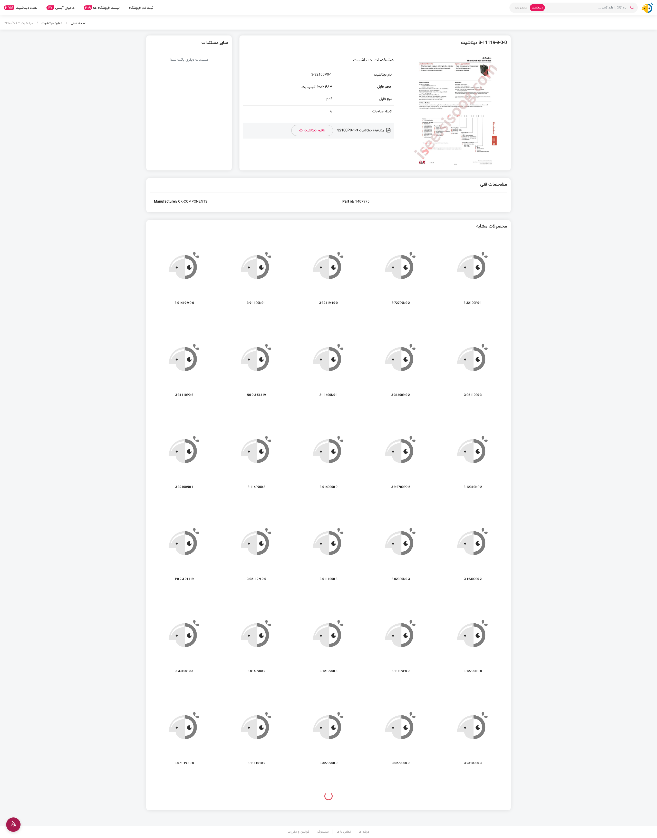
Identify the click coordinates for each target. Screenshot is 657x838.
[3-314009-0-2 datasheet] (401, 367)
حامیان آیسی (61, 8)
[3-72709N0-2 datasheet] (401, 275)
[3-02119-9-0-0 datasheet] (256, 551)
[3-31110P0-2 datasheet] (184, 367)
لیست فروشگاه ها (102, 8)
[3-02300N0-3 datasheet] (401, 551)
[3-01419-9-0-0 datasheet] (184, 275)
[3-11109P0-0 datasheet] (401, 643)
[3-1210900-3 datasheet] (328, 643)
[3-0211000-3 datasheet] (473, 367)
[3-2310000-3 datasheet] (473, 735)
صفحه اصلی (78, 23)
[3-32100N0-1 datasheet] (184, 459)
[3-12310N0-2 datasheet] (473, 459)
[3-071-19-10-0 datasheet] (184, 735)
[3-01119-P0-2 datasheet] (184, 551)
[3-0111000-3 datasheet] (328, 551)
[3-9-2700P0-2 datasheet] (401, 459)
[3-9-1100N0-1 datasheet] (256, 275)
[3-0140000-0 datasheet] (328, 459)
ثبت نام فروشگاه (141, 8)
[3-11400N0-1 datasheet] (328, 367)
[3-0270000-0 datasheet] (401, 735)
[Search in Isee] (632, 8)
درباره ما (364, 831)
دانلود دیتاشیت (51, 23)
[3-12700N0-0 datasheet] (473, 643)
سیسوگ (323, 831)
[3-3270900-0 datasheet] (328, 735)
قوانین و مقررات (298, 831)
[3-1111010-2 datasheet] (256, 735)
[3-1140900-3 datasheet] (256, 459)
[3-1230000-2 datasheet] (473, 551)
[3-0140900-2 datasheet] (256, 643)
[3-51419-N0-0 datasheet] (256, 367)
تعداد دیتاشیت (21, 8)
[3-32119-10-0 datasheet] (328, 275)
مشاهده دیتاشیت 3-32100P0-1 (361, 130)
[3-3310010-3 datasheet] (184, 643)
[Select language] (13, 824)
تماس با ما (344, 831)
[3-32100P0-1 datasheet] (473, 275)
